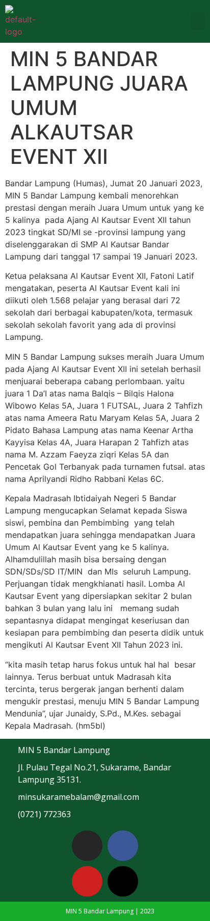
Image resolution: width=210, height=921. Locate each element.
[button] (198, 21)
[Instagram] (87, 845)
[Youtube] (87, 881)
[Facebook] (123, 845)
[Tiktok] (123, 881)
